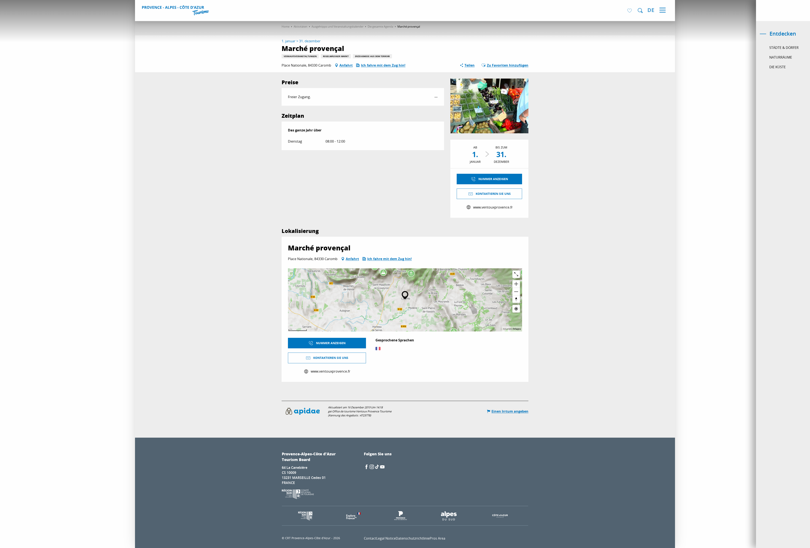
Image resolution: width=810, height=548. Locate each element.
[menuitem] (176, 11)
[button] (640, 10)
